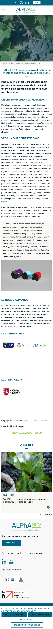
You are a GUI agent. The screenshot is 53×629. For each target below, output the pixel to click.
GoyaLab (19, 210)
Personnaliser (27, 620)
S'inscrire (11, 543)
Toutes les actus (44, 514)
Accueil (5, 63)
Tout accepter (14, 615)
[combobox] (36, 2)
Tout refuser (40, 615)
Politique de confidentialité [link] (27, 625)
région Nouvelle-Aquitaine (36, 420)
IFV (7, 250)
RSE (16, 3)
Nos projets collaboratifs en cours (24, 63)
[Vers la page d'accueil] (25, 10)
